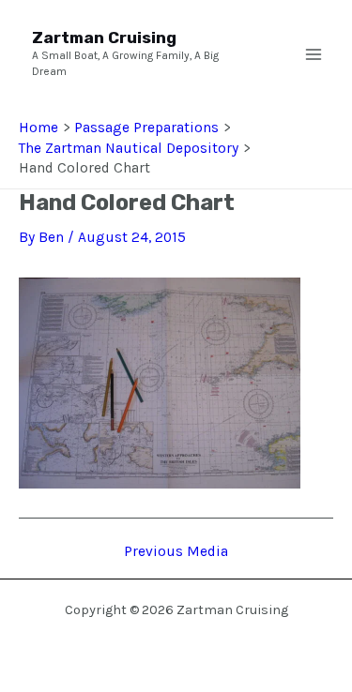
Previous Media (176, 552)
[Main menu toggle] (313, 54)
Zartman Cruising (104, 37)
